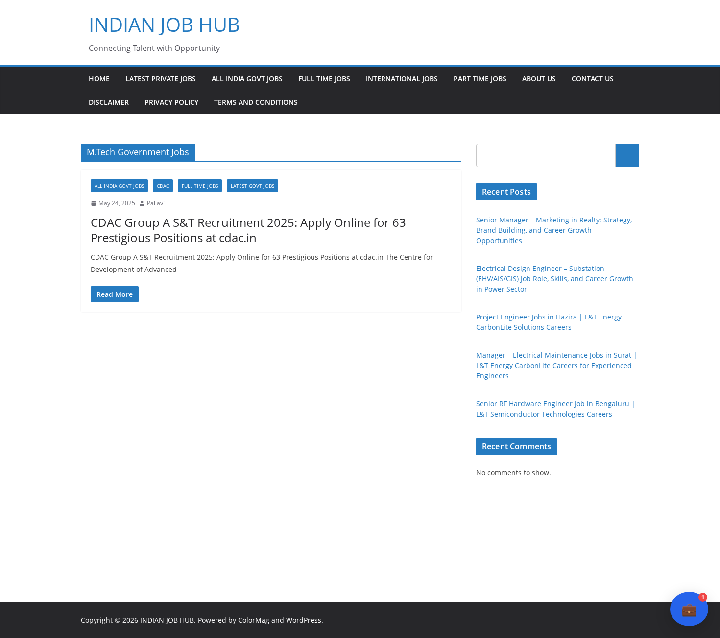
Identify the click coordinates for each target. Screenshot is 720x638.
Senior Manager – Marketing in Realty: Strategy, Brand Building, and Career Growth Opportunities (554, 230)
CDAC (163, 185)
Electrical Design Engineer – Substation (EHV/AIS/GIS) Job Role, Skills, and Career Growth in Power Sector (554, 279)
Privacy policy (171, 102)
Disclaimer (109, 102)
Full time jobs (324, 78)
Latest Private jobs (160, 78)
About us (539, 78)
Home (99, 78)
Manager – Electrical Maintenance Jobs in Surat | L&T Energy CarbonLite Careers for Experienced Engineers (556, 365)
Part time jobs (480, 78)
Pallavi (156, 203)
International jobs (402, 78)
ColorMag (253, 620)
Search (627, 155)
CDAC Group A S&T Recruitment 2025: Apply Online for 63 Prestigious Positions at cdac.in (248, 229)
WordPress (303, 620)
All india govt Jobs (247, 78)
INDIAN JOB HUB (164, 24)
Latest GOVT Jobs (252, 185)
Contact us (593, 78)
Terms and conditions (256, 102)
